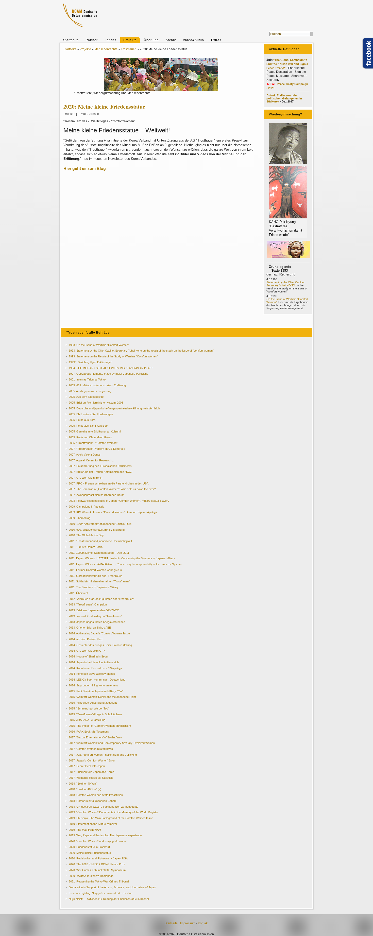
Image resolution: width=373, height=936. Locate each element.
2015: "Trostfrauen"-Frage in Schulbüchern (95, 714)
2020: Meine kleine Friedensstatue (90, 852)
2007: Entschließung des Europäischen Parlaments (100, 465)
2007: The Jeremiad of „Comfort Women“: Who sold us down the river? (112, 489)
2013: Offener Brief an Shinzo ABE (90, 627)
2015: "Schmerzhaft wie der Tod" (89, 708)
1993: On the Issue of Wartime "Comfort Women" (99, 344)
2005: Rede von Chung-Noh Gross (90, 437)
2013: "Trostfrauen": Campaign (88, 604)
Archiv (171, 40)
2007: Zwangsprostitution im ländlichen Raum (96, 494)
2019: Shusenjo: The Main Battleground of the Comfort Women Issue (111, 818)
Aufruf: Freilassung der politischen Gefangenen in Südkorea (284, 98)
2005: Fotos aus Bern (82, 419)
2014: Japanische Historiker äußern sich (94, 662)
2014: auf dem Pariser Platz (86, 639)
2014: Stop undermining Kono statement (93, 685)
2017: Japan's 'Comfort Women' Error (92, 760)
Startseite (71, 40)
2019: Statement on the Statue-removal (93, 823)
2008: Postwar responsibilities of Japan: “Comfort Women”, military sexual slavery (119, 500)
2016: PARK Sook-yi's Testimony (89, 731)
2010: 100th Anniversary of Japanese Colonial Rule (100, 523)
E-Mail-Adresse (88, 114)
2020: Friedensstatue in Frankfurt (89, 846)
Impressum (187, 923)
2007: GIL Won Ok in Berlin (85, 477)
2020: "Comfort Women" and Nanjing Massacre (98, 841)
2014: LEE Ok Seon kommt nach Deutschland (97, 679)
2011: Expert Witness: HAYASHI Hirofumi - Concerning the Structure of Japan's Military (122, 558)
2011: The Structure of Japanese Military (93, 587)
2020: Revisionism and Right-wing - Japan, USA (98, 858)
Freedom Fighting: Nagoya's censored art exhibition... (101, 893)
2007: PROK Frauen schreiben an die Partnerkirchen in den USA (108, 483)
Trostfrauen (129, 49)
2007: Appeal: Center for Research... (91, 460)
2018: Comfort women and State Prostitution (96, 794)
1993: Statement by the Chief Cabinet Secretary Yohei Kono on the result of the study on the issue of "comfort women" (141, 350)
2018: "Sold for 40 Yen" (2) (85, 789)
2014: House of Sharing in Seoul (88, 656)
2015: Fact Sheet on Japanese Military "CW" (96, 691)
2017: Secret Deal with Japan (87, 766)
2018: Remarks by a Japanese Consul (92, 800)
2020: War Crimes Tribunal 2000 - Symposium (97, 870)
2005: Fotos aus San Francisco (88, 425)
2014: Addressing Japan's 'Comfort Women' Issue (99, 633)
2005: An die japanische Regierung (90, 391)
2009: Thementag (79, 517)
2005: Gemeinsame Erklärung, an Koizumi (95, 431)
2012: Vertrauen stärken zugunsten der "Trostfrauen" (101, 598)
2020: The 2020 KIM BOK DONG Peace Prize (97, 864)
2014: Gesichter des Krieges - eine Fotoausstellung (100, 645)
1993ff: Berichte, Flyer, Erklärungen (90, 362)
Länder (110, 40)
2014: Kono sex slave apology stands (92, 673)
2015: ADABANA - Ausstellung (87, 719)
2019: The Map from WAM (85, 829)
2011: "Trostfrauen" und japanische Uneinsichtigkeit (100, 541)
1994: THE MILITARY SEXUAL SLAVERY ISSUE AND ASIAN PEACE (111, 368)
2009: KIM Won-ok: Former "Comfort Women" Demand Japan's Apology (113, 512)
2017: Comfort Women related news (91, 748)
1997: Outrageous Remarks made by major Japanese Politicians (108, 373)
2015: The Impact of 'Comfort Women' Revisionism (100, 725)
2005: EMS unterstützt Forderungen (91, 414)
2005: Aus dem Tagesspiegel (86, 396)
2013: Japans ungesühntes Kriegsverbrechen (97, 621)
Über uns (151, 40)
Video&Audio (193, 40)
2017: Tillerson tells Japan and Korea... (92, 771)
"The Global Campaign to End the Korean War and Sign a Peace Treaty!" (287, 64)
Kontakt (203, 923)
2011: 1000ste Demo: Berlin (86, 546)
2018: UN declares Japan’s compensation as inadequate (103, 806)
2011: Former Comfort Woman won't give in (95, 569)
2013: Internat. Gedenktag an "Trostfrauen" (95, 616)
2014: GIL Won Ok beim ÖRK (87, 650)
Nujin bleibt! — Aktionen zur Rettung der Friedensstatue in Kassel (109, 898)
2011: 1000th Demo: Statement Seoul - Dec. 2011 (99, 552)
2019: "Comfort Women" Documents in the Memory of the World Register (113, 812)
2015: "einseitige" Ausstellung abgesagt (93, 702)
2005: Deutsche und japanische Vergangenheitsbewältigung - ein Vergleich (114, 408)
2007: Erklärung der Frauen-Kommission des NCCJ (100, 471)
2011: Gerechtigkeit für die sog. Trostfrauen (95, 575)
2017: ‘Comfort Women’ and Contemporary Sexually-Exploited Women (112, 742)
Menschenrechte (105, 49)
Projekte (130, 40)
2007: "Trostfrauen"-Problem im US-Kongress (97, 448)
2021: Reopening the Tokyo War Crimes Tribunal (99, 881)
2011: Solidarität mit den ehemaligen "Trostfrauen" (99, 581)
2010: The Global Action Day (86, 535)
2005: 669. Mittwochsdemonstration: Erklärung (97, 385)
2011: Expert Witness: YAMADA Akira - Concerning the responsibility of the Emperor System (125, 564)
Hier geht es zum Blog (85, 168)
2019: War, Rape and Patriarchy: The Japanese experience (105, 835)
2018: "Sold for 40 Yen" (83, 783)
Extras (216, 40)
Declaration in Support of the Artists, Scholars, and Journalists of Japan (112, 887)
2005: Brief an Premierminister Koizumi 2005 (96, 402)
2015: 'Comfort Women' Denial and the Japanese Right (102, 696)
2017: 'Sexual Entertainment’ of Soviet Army (95, 737)
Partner (92, 40)
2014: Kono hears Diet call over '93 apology (95, 668)
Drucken (69, 114)
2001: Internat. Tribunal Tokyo (87, 379)
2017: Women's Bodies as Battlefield (91, 777)
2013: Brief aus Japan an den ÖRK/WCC (94, 610)
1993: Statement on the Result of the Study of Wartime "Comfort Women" (113, 356)
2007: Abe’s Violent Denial (84, 454)
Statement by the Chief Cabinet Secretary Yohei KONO (285, 284)
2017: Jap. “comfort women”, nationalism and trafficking (103, 754)
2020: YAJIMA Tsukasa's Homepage (91, 875)
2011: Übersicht (78, 593)
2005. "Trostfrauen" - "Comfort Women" (93, 442)
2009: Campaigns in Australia (86, 506)
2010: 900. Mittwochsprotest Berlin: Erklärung (97, 529)
